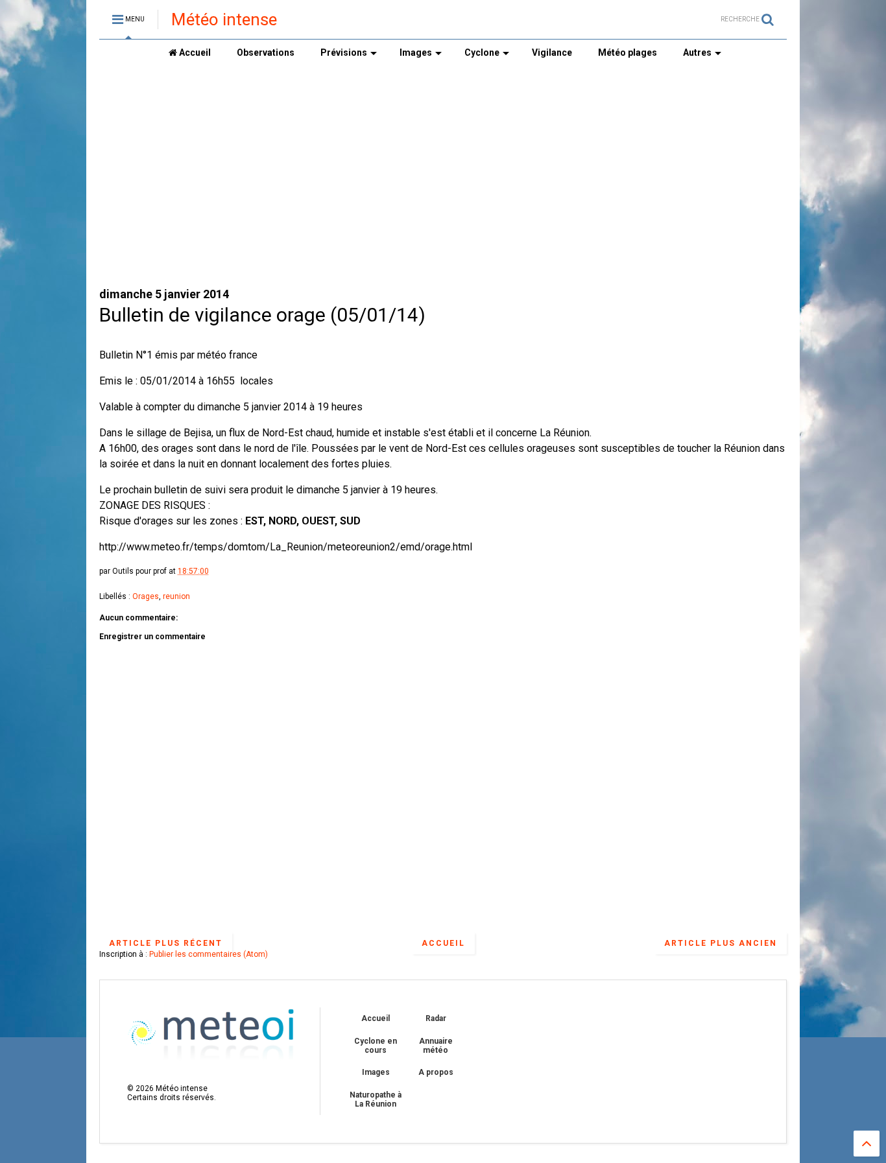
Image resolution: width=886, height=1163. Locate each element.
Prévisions (343, 52)
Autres (697, 52)
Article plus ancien (720, 943)
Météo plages (627, 52)
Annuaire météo (436, 1046)
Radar (435, 1018)
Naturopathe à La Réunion (375, 1099)
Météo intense (224, 19)
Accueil (194, 52)
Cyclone (481, 52)
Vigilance (552, 52)
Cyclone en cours (375, 1046)
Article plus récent (165, 943)
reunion (176, 596)
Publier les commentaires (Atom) (208, 954)
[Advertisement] (335, 175)
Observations (265, 52)
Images (416, 52)
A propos (435, 1072)
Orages (145, 596)
